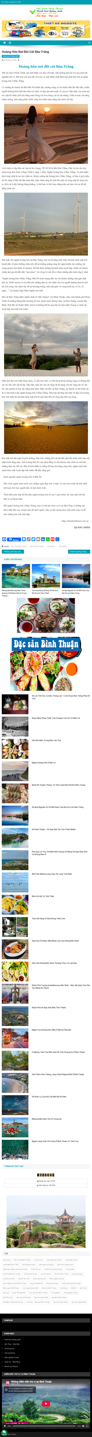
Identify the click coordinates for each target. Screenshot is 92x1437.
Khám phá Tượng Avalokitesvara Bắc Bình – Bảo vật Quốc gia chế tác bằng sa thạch (61, 986)
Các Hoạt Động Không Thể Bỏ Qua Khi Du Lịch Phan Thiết (45, 592)
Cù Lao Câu (38, 1260)
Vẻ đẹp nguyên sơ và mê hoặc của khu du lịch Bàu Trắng (75, 592)
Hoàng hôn (51, 546)
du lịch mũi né (46, 1274)
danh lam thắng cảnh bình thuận (15, 1269)
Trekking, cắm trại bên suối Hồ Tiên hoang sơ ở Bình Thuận (58, 1052)
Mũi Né (73, 1288)
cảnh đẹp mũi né (71, 1260)
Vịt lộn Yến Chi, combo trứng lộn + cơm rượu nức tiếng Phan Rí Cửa (61, 697)
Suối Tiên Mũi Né (19, 1293)
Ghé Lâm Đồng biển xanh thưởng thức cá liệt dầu (54, 963)
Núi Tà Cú (83, 1288)
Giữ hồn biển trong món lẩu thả (46, 740)
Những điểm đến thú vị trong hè (46, 1119)
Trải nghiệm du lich (71, 1293)
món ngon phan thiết (30, 1288)
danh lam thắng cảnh (65, 1265)
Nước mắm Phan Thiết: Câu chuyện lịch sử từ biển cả (56, 718)
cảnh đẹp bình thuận (54, 1260)
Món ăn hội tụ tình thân (43, 896)
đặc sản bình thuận (23, 1297)
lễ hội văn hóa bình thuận (71, 1283)
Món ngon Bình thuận (11, 1288)
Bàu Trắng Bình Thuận (18, 546)
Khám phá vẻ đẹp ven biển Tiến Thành (49, 1007)
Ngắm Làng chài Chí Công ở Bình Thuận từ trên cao (55, 1141)
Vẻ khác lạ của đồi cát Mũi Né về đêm (49, 1097)
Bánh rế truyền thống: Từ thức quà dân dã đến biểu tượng (58, 785)
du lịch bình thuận (30, 1274)
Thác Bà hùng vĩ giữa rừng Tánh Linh (48, 918)
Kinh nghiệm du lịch (12, 1357)
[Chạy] (5, 1426)
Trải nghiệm (63, 546)
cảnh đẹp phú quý (28, 1265)
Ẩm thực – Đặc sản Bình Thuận (38, 1302)
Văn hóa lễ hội (10, 1353)
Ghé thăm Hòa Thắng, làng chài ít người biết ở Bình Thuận (58, 1074)
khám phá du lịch (39, 1279)
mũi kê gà (63, 1288)
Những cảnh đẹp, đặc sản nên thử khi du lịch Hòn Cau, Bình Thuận (14, 552)
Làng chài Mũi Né (36, 1283)
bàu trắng (6, 1260)
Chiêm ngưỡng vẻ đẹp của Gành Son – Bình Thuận (80, 552)
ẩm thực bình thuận (60, 1302)
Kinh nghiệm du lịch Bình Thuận (14, 1283)
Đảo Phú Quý (8, 1297)
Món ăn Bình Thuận (49, 1288)
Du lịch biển (70, 1269)
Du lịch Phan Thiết (61, 1274)
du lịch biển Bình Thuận (11, 1274)
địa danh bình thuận (37, 546)
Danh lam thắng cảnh (10, 56)
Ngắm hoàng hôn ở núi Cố (44, 763)
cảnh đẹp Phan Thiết (10, 1265)
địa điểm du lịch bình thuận (13, 1302)
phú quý (6, 1293)
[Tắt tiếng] (83, 1426)
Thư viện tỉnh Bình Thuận (38, 1293)
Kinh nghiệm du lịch (57, 1279)
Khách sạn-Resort (11, 1366)
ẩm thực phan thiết (79, 1302)
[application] (46, 1403)
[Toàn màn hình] (87, 1426)
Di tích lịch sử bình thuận (53, 1269)
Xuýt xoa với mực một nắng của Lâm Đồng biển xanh (55, 941)
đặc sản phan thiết (41, 1297)
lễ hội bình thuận (52, 1283)
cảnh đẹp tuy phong (46, 1265)
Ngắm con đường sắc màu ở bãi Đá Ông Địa (51, 1030)
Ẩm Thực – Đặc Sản (12, 1344)
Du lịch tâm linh (24, 1279)
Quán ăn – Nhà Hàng (12, 1362)
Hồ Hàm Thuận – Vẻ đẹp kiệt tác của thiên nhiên (54, 829)
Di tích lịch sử (36, 1269)
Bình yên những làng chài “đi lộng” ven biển (52, 874)
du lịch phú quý (77, 1274)
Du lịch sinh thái (9, 1279)
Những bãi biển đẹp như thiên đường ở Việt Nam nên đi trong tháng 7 (14, 593)
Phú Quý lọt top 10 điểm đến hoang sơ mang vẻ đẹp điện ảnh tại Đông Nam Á (59, 853)
